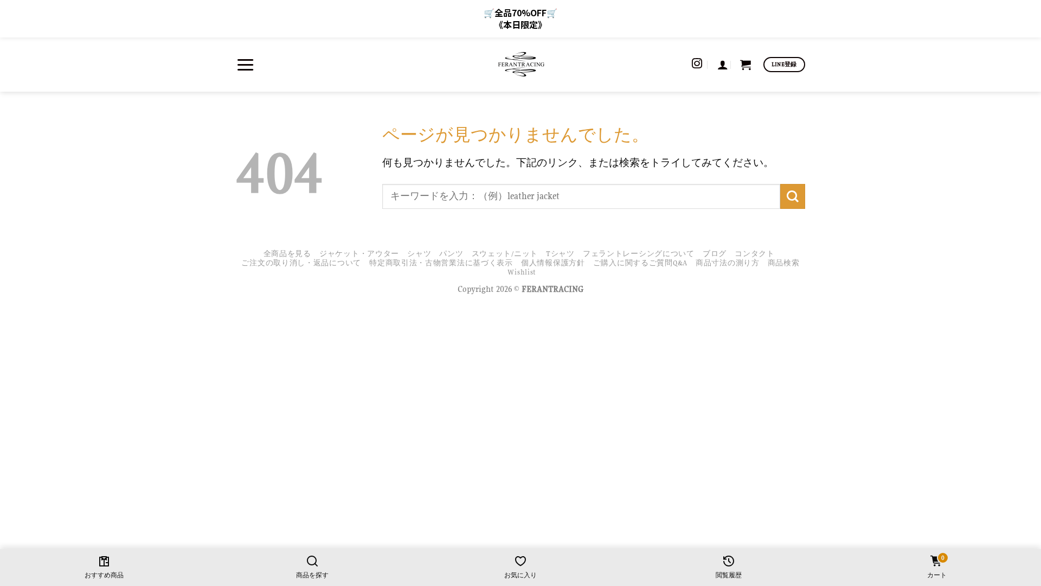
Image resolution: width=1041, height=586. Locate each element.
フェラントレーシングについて (639, 253)
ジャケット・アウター (359, 253)
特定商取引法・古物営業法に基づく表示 (441, 262)
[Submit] (792, 196)
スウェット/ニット (505, 253)
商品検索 (784, 262)
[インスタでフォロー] (697, 64)
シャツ (419, 253)
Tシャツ (560, 253)
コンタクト (755, 253)
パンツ (451, 253)
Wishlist (521, 272)
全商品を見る (287, 253)
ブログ (715, 253)
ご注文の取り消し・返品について (301, 262)
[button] (245, 64)
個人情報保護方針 (553, 262)
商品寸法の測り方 (728, 262)
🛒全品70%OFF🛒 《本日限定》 (520, 19)
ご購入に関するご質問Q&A (640, 262)
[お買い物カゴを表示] (745, 65)
